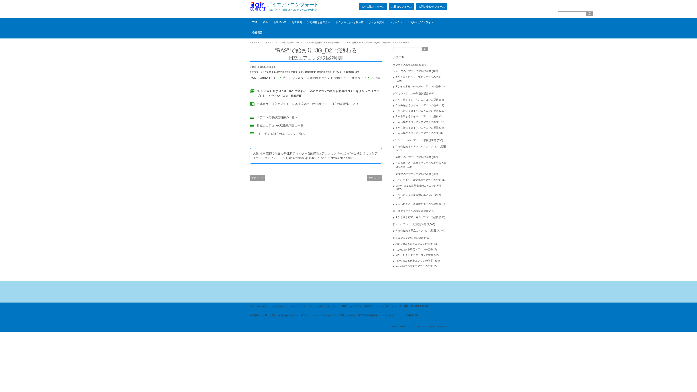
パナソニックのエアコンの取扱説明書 (414, 140)
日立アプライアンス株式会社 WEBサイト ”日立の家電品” (310, 103)
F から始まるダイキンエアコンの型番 (417, 110)
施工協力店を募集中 (368, 315)
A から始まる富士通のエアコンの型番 (417, 217)
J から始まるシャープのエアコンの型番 (418, 86)
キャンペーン (263, 306)
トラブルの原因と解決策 (350, 22)
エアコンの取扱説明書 (405, 65)
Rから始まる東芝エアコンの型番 (414, 260)
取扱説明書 (310, 72)
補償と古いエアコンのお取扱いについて (298, 315)
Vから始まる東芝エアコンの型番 (414, 266)
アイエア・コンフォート (292, 4)
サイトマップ (386, 315)
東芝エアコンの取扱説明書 (408, 237)
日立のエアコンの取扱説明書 (409, 224)
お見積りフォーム (401, 6)
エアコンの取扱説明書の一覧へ (277, 117)
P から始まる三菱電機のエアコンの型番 (418, 194)
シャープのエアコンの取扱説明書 (412, 71)
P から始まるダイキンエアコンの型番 (417, 116)
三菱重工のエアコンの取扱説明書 (412, 157)
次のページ (374, 178)
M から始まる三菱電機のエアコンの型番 (419, 185)
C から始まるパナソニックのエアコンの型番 (421, 146)
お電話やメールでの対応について (380, 306)
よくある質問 (376, 22)
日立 (357, 72)
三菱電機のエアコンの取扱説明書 (412, 174)
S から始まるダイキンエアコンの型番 (417, 127)
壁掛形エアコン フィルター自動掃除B (335, 72)
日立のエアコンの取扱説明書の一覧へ (281, 125)
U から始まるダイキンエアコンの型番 (417, 133)
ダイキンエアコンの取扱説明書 (411, 93)
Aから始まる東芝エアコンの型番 (414, 243)
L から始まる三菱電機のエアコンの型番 (418, 180)
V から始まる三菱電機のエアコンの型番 (418, 204)
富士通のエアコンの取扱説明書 (411, 211)
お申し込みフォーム (373, 6)
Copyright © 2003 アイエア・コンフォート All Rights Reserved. (419, 326)
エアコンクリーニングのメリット (288, 306)
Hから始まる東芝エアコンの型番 (414, 249)
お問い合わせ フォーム (432, 6)
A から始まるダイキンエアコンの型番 (417, 99)
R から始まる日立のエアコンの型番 (280, 72)
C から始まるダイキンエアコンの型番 (417, 105)
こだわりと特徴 (315, 306)
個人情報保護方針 (419, 306)
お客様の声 (280, 22)
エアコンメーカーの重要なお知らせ (337, 315)
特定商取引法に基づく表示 (263, 315)
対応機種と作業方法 (318, 22)
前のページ (257, 178)
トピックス (396, 22)
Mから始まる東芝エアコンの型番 (414, 255)
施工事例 (297, 22)
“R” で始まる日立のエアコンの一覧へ (281, 133)
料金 (265, 22)
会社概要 (257, 32)
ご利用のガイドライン (420, 22)
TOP (255, 22)
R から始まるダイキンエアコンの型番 (417, 122)
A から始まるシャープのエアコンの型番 (418, 77)
